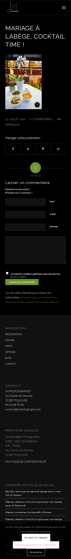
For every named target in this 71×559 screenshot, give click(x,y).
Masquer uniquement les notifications (36, 544)
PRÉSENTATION (13, 334)
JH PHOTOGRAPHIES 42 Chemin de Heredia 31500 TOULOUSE (18, 395)
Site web (54, 226)
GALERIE (10, 340)
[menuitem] (64, 7)
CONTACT (10, 363)
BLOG (8, 357)
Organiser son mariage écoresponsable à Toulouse (28, 512)
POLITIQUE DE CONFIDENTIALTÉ (25, 461)
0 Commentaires (41, 119)
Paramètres (36, 552)
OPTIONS (10, 352)
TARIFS (8, 346)
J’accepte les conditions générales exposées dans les (35, 275)
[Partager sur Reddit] (58, 148)
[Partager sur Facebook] (12, 148)
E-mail (53, 213)
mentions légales (18, 277)
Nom (53, 201)
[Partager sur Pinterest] (43, 148)
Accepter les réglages (36, 537)
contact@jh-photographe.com (23, 409)
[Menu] (64, 7)
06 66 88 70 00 (14, 404)
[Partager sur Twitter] (28, 148)
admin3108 (12, 124)
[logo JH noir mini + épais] (29, 7)
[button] (23, 108)
